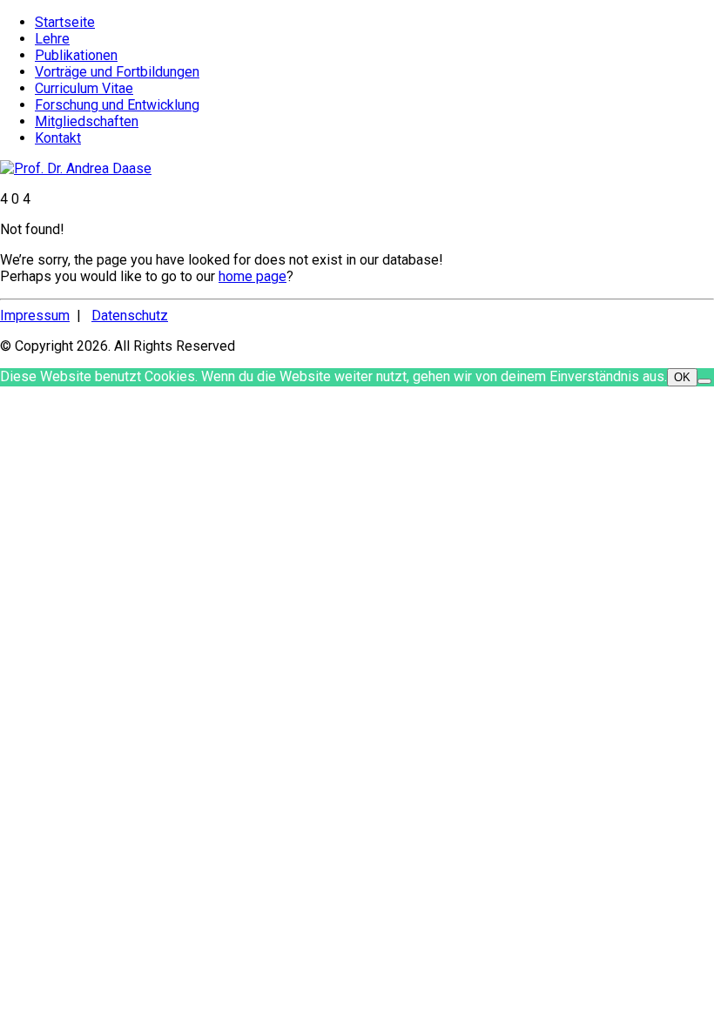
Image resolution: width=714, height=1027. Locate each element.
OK (682, 377)
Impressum (35, 315)
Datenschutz (129, 315)
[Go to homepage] (76, 168)
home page (252, 276)
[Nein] (704, 381)
